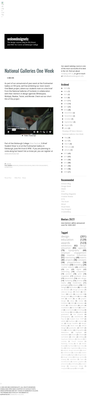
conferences (67, 352)
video (74, 337)
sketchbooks (78, 317)
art (76, 299)
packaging (65, 285)
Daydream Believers (67, 339)
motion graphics (78, 361)
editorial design (66, 292)
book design (65, 312)
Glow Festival (35, 143)
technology (80, 310)
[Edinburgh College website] (3, 16)
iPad (62, 330)
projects (69, 259)
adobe (63, 321)
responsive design (76, 366)
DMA (62, 299)
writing (81, 337)
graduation (65, 314)
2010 (65, 169)
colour (84, 350)
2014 (65, 156)
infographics (80, 330)
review (81, 301)
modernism (77, 283)
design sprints (79, 357)
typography (73, 250)
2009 (65, 172)
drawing (63, 359)
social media (70, 310)
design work (65, 296)
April (66, 140)
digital (78, 269)
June (66, 128)
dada (74, 312)
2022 (65, 91)
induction (70, 330)
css (62, 323)
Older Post (17, 178)
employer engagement (40, 165)
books (70, 294)
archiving (83, 348)
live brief (75, 308)
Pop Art (63, 319)
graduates (72, 328)
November (68, 116)
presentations (73, 262)
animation (80, 303)
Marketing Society (67, 343)
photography (65, 317)
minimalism (65, 335)
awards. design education (71, 350)
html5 (82, 328)
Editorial (79, 339)
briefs (63, 305)
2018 (65, 103)
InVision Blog (66, 183)
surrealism (64, 337)
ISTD (63, 199)
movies (73, 335)
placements (69, 278)
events (83, 257)
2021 (65, 94)
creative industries (76, 255)
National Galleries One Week (29, 70)
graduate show (80, 276)
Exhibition (64, 303)
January (67, 150)
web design (82, 278)
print (80, 274)
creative (76, 352)
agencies (15, 165)
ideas (72, 301)
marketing (68, 280)
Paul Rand (71, 346)
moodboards (65, 361)
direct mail (74, 326)
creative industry (67, 267)
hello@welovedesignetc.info (73, 76)
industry (76, 285)
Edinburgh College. (17, 394)
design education (25, 165)
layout (82, 296)
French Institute (77, 341)
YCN (62, 191)
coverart (81, 321)
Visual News (65, 207)
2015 (65, 153)
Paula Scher (80, 346)
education (67, 239)
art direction (65, 290)
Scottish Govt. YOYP (77, 319)
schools (81, 335)
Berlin (82, 287)
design (65, 236)
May (66, 137)
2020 (65, 97)
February (68, 147)
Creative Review (67, 196)
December (68, 113)
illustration (73, 287)
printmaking (75, 364)
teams (63, 283)
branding (78, 264)
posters (69, 274)
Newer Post (8, 178)
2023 (65, 88)
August (67, 125)
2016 (65, 110)
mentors (65, 264)
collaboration (72, 305)
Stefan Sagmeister (72, 348)
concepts (82, 259)
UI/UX (70, 299)
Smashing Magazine (68, 194)
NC (77, 343)
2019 (65, 100)
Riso (62, 348)
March (67, 144)
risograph (64, 368)
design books (82, 355)
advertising (65, 271)
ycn (67, 269)
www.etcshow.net (12, 154)
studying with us (67, 73)
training (79, 368)
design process (78, 290)
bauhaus (72, 321)
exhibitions (8, 167)
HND (72, 303)
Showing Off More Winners (72, 131)
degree (73, 355)
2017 (65, 107)
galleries (81, 312)
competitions (81, 271)
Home (24, 178)
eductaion (73, 359)
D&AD (63, 189)
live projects (78, 314)
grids (82, 305)
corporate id (80, 294)
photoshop (64, 364)
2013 (65, 159)
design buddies (72, 323)
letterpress (65, 332)
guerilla (74, 296)
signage (72, 368)
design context (68, 357)
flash (82, 359)
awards (65, 243)
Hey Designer (66, 209)
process (80, 280)
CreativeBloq (66, 212)
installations (65, 308)
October (68, 119)
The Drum (65, 201)
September (69, 122)
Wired (63, 204)
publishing (82, 267)
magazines (65, 276)
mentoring (70, 257)
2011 (65, 166)
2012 (65, 162)
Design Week (66, 186)
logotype (79, 332)
